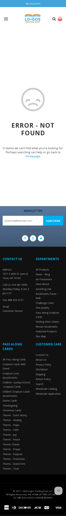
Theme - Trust (11, 468)
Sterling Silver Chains (47, 321)
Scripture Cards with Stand (14, 366)
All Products (42, 269)
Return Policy (43, 379)
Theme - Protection (14, 459)
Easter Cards (10, 400)
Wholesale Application (48, 393)
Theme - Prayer (11, 449)
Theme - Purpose (13, 454)
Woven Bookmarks (47, 326)
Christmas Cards (12, 410)
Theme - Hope (11, 425)
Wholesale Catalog (46, 388)
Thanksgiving (10, 405)
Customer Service (13, 311)
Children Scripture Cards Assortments (16, 394)
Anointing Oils (43, 289)
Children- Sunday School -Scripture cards (16, 384)
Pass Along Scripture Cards (47, 315)
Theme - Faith (11, 429)
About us (41, 359)
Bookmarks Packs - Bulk (47, 296)
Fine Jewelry (42, 307)
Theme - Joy (10, 434)
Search (39, 384)
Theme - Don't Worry (15, 415)
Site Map (41, 336)
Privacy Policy (43, 364)
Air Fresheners (44, 279)
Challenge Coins (45, 303)
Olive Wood (42, 284)
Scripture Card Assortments (11, 375)
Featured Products (46, 331)
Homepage (33, 156)
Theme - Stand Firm (14, 463)
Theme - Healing (12, 420)
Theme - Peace (11, 439)
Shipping (40, 374)
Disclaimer (42, 369)
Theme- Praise (11, 444)
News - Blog (43, 274)
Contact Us (42, 355)
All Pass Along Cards (14, 359)
